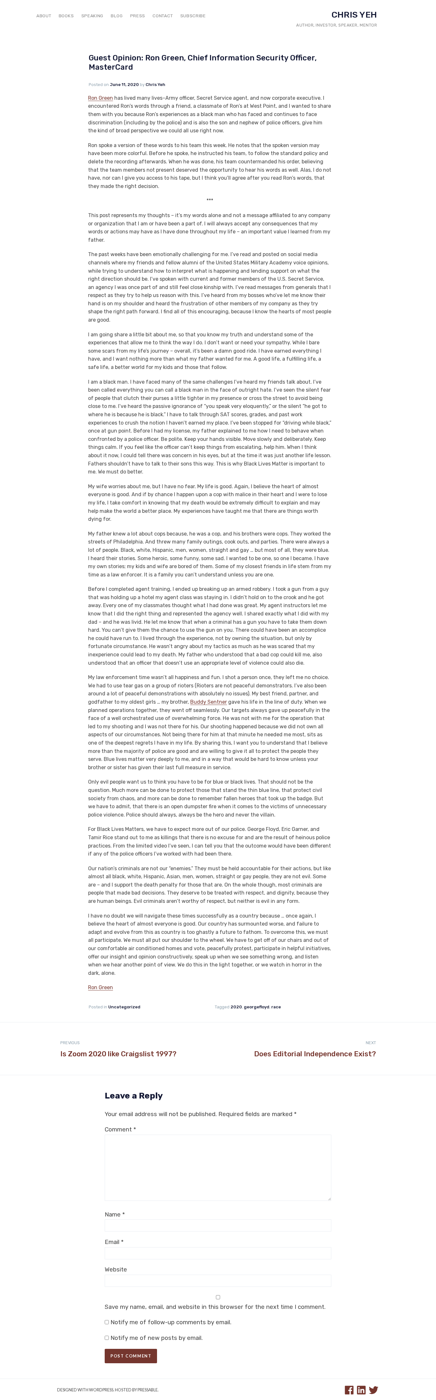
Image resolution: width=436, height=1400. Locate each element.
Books (66, 15)
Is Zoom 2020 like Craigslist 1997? (118, 1049)
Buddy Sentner (208, 702)
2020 (236, 1007)
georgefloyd (256, 1007)
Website (116, 1269)
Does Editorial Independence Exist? (315, 1049)
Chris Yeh (354, 15)
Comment (120, 1129)
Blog (117, 15)
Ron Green (100, 98)
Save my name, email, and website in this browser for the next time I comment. (215, 1306)
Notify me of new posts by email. (156, 1337)
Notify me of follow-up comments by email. (170, 1322)
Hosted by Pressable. (137, 1390)
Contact (163, 15)
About (43, 15)
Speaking (92, 15)
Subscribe (193, 15)
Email (114, 1242)
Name (115, 1214)
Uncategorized (124, 1007)
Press (137, 15)
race (276, 1007)
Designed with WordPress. (85, 1390)
